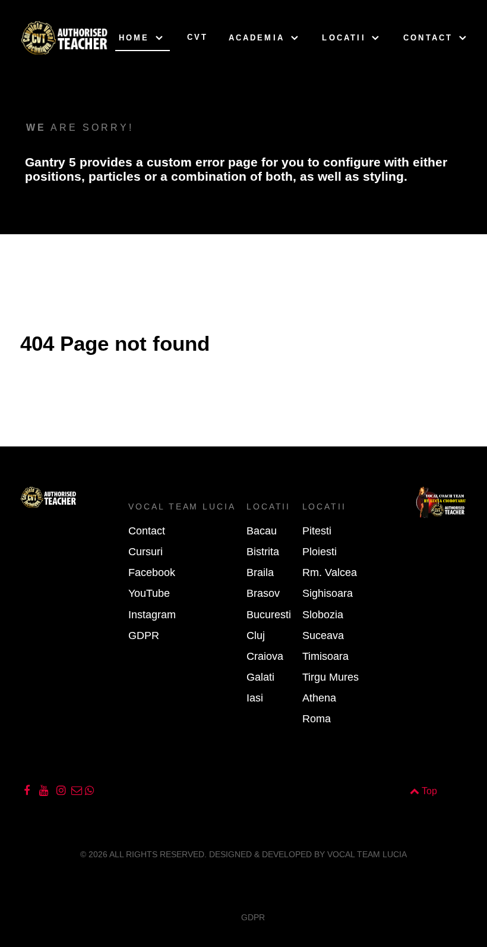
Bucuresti (268, 615)
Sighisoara (327, 593)
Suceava (323, 635)
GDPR (143, 635)
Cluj (255, 635)
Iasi (254, 698)
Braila (260, 572)
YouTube (149, 593)
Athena (319, 698)
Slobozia (322, 615)
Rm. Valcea (329, 572)
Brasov (263, 593)
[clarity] (36, 38)
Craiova (264, 656)
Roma (316, 719)
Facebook (151, 572)
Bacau (261, 531)
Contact (146, 531)
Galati (260, 677)
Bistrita (262, 552)
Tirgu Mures (330, 677)
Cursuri (145, 552)
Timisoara (325, 656)
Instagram (152, 615)
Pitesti (316, 531)
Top (428, 791)
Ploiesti (319, 552)
